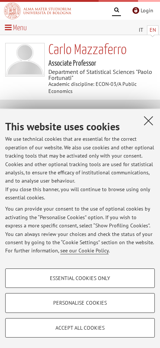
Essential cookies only (80, 278)
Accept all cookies (80, 327)
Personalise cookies (80, 302)
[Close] (148, 121)
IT (141, 30)
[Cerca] (116, 11)
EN (153, 30)
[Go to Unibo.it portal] (37, 11)
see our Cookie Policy (84, 250)
